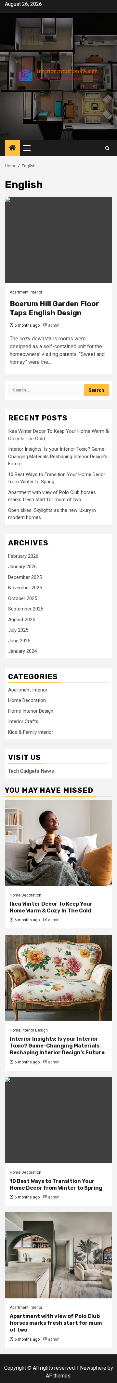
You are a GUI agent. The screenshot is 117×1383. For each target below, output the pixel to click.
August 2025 (21, 620)
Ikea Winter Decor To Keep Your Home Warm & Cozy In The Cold (51, 907)
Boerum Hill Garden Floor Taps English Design (54, 308)
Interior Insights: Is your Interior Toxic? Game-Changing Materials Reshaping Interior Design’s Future (57, 456)
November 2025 (25, 588)
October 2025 (22, 598)
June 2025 (19, 641)
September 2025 (25, 609)
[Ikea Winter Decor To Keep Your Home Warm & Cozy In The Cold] (58, 843)
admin (53, 325)
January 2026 (22, 566)
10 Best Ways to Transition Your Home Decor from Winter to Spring (56, 1184)
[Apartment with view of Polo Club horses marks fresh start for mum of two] (58, 1255)
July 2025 (18, 630)
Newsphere (93, 1368)
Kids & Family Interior (30, 732)
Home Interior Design (30, 711)
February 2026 (23, 556)
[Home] (12, 148)
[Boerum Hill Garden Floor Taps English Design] (58, 240)
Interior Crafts (23, 721)
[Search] (107, 148)
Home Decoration (27, 700)
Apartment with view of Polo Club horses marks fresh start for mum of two (56, 1323)
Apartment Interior (26, 292)
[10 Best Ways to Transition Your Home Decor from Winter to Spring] (58, 1120)
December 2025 (25, 577)
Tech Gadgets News (31, 771)
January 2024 (22, 651)
